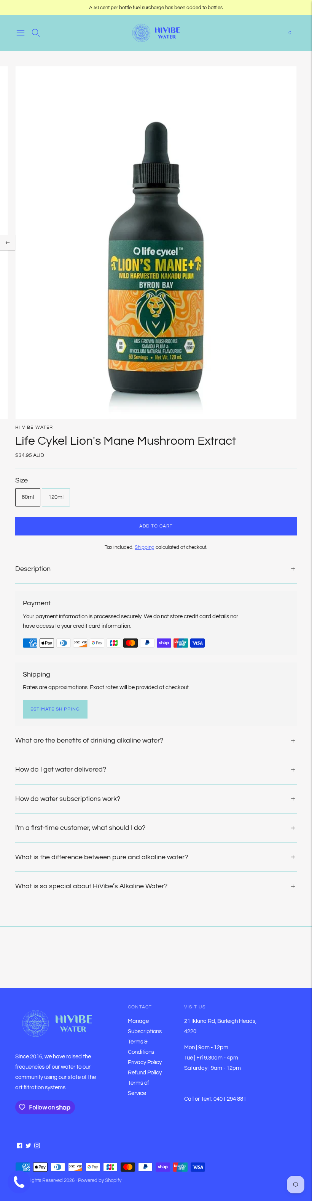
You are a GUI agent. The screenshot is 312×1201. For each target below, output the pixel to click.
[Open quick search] (35, 32)
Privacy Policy (145, 1062)
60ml (28, 497)
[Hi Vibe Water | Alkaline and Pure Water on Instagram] (37, 1147)
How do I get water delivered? (60, 769)
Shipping (144, 547)
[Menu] (20, 32)
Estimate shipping (55, 709)
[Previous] (7, 242)
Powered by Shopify (99, 1180)
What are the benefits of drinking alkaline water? (89, 740)
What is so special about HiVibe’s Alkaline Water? (91, 886)
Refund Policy (145, 1073)
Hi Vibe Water (34, 427)
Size (21, 480)
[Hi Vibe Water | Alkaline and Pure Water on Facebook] (19, 1147)
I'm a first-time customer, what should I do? (80, 827)
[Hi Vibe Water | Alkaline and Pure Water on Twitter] (28, 1147)
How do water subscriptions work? (67, 798)
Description (33, 568)
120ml (56, 497)
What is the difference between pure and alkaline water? (101, 857)
